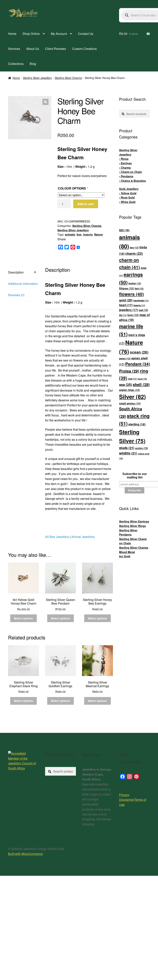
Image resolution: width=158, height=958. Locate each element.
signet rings (129, 390)
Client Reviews (55, 48)
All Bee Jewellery (57, 536)
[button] (45, 102)
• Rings (124, 159)
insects (88, 234)
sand (142, 378)
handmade (141, 300)
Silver (132, 397)
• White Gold (127, 202)
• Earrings (125, 163)
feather (134, 283)
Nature (98, 234)
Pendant (137, 364)
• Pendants (126, 176)
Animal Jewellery (83, 536)
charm (134, 253)
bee (79, 234)
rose (132, 378)
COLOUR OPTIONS (73, 188)
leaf (143, 310)
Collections (16, 63)
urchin (141, 448)
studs (126, 447)
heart (126, 305)
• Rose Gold (127, 197)
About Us (32, 48)
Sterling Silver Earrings (134, 521)
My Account (59, 33)
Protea (129, 371)
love (133, 315)
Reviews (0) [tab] (16, 295)
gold (126, 300)
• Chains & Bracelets (132, 181)
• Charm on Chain (130, 172)
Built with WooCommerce (25, 853)
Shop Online (31, 33)
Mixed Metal (127, 552)
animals (70, 234)
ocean (139, 352)
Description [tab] (16, 272)
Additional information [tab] (23, 283)
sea (125, 384)
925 (124, 230)
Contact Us (85, 33)
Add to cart (85, 204)
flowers (131, 294)
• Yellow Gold (127, 193)
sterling (136, 424)
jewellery (128, 310)
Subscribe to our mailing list (134, 475)
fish (139, 288)
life (123, 315)
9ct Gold (124, 556)
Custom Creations (84, 48)
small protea (130, 403)
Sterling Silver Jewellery (37, 78)
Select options (23, 618)
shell (141, 384)
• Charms (125, 167)
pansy (125, 358)
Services (14, 48)
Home (12, 33)
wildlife (128, 453)
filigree (126, 288)
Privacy (124, 795)
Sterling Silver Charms (68, 78)
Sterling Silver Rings (132, 526)
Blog (33, 63)
